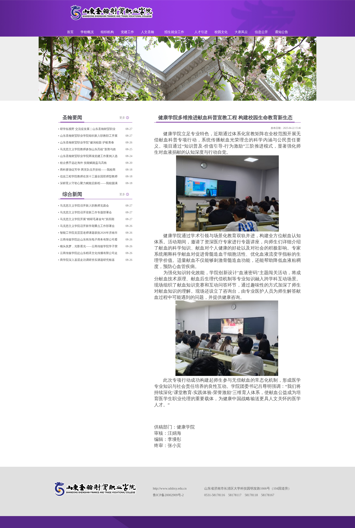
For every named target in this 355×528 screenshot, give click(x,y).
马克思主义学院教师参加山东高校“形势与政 (88, 149)
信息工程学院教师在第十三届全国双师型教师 (89, 176)
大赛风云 (241, 32)
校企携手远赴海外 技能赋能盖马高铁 (83, 162)
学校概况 (87, 32)
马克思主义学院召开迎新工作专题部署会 (86, 212)
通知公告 (281, 32)
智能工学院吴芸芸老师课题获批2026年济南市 (89, 232)
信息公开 (261, 32)
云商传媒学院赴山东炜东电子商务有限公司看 (89, 239)
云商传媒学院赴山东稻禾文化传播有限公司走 (89, 253)
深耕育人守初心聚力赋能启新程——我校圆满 (89, 183)
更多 (122, 117)
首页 (70, 32)
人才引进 (200, 32)
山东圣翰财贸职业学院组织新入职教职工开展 (89, 135)
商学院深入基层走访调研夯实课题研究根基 (87, 259)
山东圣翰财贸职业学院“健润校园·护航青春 (87, 142)
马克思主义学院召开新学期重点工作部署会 (87, 226)
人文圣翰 (147, 32)
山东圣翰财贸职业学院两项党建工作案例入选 (89, 156)
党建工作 (127, 32)
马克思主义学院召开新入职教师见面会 (84, 205)
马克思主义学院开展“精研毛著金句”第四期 (87, 219)
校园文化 (221, 32)
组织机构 (107, 32)
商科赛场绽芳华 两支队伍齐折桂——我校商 (87, 169)
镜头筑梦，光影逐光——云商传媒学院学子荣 (89, 246)
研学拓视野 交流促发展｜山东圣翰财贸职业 (87, 129)
